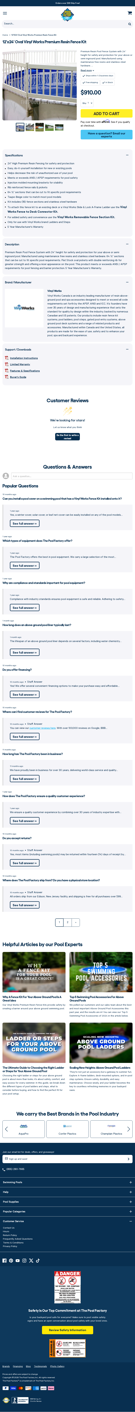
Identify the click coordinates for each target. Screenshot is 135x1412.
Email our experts (113, 134)
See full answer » (25, 523)
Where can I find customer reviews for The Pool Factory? (37, 711)
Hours (6, 1231)
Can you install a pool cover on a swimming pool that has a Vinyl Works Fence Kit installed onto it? (62, 498)
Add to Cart (107, 113)
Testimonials (40, 1366)
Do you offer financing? (17, 669)
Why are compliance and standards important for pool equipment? (43, 582)
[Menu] (5, 13)
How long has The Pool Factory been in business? (32, 753)
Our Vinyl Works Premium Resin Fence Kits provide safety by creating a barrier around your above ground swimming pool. (33, 1002)
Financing (18, 1366)
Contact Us (8, 1228)
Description (12, 244)
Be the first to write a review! (68, 436)
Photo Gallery (57, 1366)
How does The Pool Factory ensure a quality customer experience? (43, 796)
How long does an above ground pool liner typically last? (36, 624)
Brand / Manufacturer (18, 282)
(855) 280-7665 (15, 1169)
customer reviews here (42, 728)
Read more (86, 70)
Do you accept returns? (16, 838)
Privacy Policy (10, 1246)
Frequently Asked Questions (18, 1239)
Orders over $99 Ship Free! (67, 2)
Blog (28, 1366)
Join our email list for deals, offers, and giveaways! (28, 1152)
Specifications (14, 155)
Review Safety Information (67, 1330)
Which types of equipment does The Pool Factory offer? (37, 540)
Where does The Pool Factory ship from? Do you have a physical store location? (51, 880)
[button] (6, 1129)
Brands (6, 1366)
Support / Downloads (18, 349)
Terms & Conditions (13, 1242)
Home (5, 35)
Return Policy (10, 1235)
